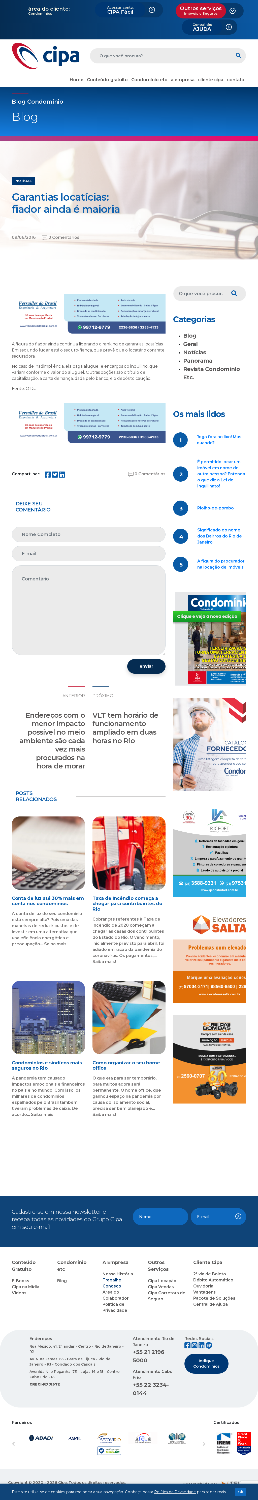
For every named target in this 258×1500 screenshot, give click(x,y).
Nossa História (118, 1274)
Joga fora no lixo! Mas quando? (219, 439)
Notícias (194, 352)
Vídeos (19, 1293)
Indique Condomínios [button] (206, 1363)
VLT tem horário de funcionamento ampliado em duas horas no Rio (125, 728)
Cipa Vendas (161, 1286)
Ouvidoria (203, 1286)
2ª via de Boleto (209, 1274)
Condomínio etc (149, 79)
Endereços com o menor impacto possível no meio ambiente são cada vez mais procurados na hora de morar (52, 740)
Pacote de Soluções (214, 1298)
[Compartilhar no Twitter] (55, 475)
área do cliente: (49, 8)
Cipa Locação (162, 1280)
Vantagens (204, 1292)
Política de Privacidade (175, 1492)
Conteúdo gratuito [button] (107, 79)
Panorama (197, 360)
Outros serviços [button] (201, 10)
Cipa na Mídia (25, 1286)
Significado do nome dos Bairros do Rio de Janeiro (219, 536)
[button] (26, 1444)
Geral (190, 344)
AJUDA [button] (202, 27)
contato (235, 79)
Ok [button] (240, 1492)
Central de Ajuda (210, 1304)
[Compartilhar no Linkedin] (62, 475)
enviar (146, 666)
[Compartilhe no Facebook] (48, 475)
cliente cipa (210, 79)
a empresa (183, 79)
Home (76, 79)
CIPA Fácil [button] (120, 10)
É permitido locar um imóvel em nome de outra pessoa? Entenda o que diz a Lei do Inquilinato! (221, 473)
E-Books (20, 1280)
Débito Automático (213, 1280)
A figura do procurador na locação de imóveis (221, 564)
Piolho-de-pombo (215, 508)
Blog (189, 335)
